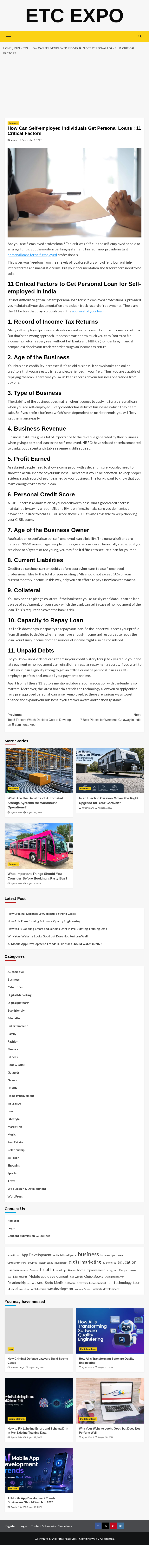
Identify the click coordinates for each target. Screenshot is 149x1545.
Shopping (14, 1165)
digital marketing (85, 1262)
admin (14, 140)
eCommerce (109, 1262)
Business (13, 123)
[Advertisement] (74, 86)
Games (12, 1080)
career (120, 1255)
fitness (34, 1270)
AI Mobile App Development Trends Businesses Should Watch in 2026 (55, 944)
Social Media (54, 1283)
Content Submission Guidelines (29, 1235)
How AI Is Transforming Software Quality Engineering (44, 921)
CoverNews (87, 1538)
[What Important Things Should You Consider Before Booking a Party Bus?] (39, 846)
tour (136, 1282)
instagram (111, 1270)
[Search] (140, 36)
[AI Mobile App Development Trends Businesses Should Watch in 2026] (39, 1470)
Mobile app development (48, 1276)
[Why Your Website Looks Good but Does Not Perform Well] (110, 1401)
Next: (110, 717)
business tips (107, 1255)
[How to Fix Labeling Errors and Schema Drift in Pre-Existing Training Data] (39, 1401)
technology (123, 1282)
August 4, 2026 (34, 883)
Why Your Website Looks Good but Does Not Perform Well (48, 936)
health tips (61, 1270)
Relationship (16, 1150)
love (9, 1277)
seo (40, 1282)
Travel (12, 1181)
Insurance (14, 1103)
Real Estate (15, 1142)
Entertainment (18, 1026)
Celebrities (15, 987)
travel (13, 1288)
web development (60, 1289)
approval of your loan (88, 311)
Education (15, 1018)
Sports (12, 1173)
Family (12, 1033)
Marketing (15, 1126)
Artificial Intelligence (64, 1255)
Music (12, 1134)
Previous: (39, 719)
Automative (16, 971)
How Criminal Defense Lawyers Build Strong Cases (42, 913)
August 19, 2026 (34, 1437)
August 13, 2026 (34, 812)
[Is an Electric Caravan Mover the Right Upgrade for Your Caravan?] (110, 770)
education (127, 1262)
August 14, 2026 (34, 1507)
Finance (13, 1049)
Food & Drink (16, 1064)
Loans (132, 1270)
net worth (76, 1276)
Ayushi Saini (16, 812)
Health (12, 1088)
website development (106, 1289)
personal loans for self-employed (32, 255)
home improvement (91, 1270)
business (88, 1254)
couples (32, 1262)
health (47, 1269)
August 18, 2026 (105, 1437)
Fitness (13, 1057)
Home (71, 1270)
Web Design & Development (27, 1188)
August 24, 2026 (36, 1367)
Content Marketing (17, 1262)
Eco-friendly (16, 1010)
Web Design (38, 1289)
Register (13, 1220)
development (61, 1262)
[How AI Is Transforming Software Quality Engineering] (110, 1331)
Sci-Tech (13, 1157)
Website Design (83, 1289)
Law (10, 1111)
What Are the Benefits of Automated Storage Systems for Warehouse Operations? (35, 802)
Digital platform (18, 1002)
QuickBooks (93, 1276)
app (18, 1255)
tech (110, 1283)
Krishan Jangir (17, 1367)
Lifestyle (14, 1119)
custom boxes (45, 1262)
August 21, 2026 (105, 1367)
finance (24, 1270)
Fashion (13, 1041)
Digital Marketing (20, 995)
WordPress (15, 1196)
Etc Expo (74, 15)
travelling (24, 1289)
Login (11, 1228)
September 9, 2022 (32, 140)
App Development (37, 1255)
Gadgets (13, 1072)
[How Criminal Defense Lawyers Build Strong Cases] (39, 1331)
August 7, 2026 (105, 808)
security (31, 1283)
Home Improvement (21, 1095)
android (11, 1255)
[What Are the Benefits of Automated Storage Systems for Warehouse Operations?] (39, 770)
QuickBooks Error (114, 1276)
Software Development (91, 1282)
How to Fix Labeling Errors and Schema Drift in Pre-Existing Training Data (57, 928)
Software (70, 1282)
